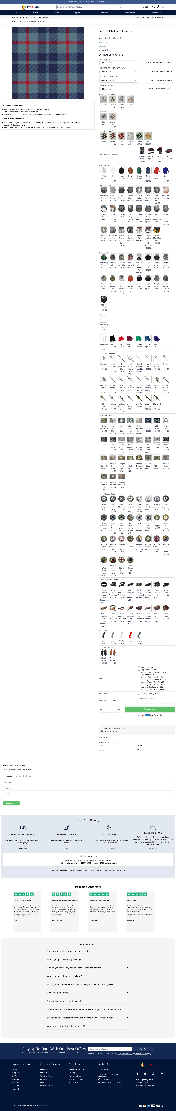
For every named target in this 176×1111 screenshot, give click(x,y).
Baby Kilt (15, 1082)
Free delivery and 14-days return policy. (150, 17)
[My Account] (158, 6)
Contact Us (44, 1082)
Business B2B (45, 1072)
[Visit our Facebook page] (138, 1074)
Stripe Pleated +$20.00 (149, 670)
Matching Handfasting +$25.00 (152, 687)
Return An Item (75, 1076)
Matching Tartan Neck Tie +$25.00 (154, 684)
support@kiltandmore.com (105, 863)
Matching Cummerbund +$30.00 (153, 679)
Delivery (72, 1072)
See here (53, 840)
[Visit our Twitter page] (146, 1074)
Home (14, 22)
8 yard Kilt (15, 1086)
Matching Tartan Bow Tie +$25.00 (153, 682)
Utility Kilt (15, 1072)
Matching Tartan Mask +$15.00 (152, 677)
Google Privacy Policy (125, 1054)
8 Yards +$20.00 (147, 667)
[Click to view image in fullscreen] (48, 63)
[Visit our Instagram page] (154, 1074)
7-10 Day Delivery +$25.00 (150, 694)
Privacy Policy (74, 1082)
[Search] (120, 7)
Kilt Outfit (15, 1076)
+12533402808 (106, 1079)
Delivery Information (68, 863)
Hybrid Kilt (16, 1079)
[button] (105, 34)
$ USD (145, 7)
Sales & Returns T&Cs (77, 1069)
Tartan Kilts (16, 1069)
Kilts (19, 22)
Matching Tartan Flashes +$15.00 (153, 689)
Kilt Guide (44, 1079)
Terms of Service (141, 1054)
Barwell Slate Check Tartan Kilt (33, 22)
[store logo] (31, 7)
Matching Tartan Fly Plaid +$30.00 (154, 672)
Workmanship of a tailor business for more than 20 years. (31, 17)
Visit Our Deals (46, 1076)
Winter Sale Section (99, 2)
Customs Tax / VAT (47, 1086)
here (115, 843)
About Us (43, 1069)
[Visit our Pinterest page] (162, 1074)
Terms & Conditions (76, 1079)
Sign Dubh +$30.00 (148, 674)
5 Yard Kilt (15, 1089)
